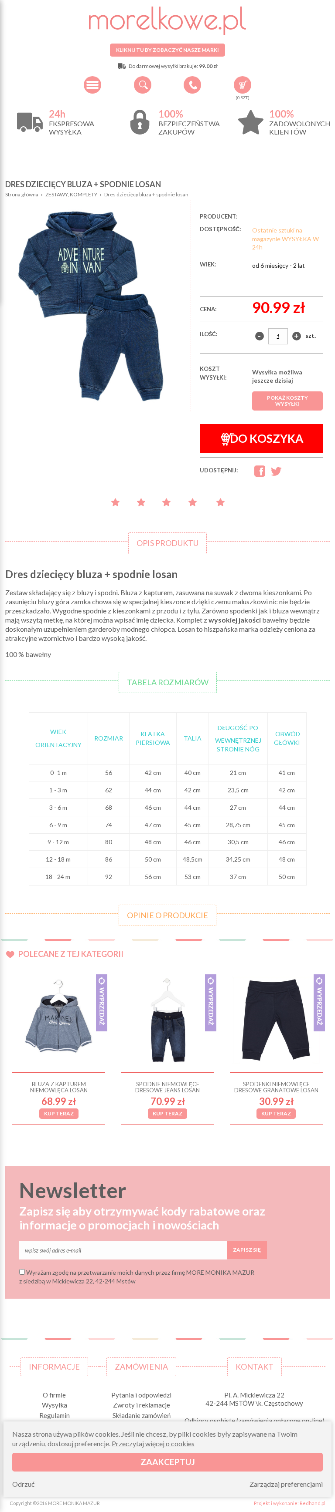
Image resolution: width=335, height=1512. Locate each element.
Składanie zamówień (142, 1415)
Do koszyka (266, 438)
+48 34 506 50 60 (192, 85)
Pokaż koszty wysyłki (287, 400)
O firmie (54, 1395)
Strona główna (21, 194)
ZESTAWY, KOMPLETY (71, 194)
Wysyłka (54, 1405)
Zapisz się (247, 1249)
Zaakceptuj (167, 1462)
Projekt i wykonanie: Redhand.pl (289, 1503)
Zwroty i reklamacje (141, 1405)
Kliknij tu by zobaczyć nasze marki (167, 50)
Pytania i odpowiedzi (141, 1395)
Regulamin (54, 1415)
